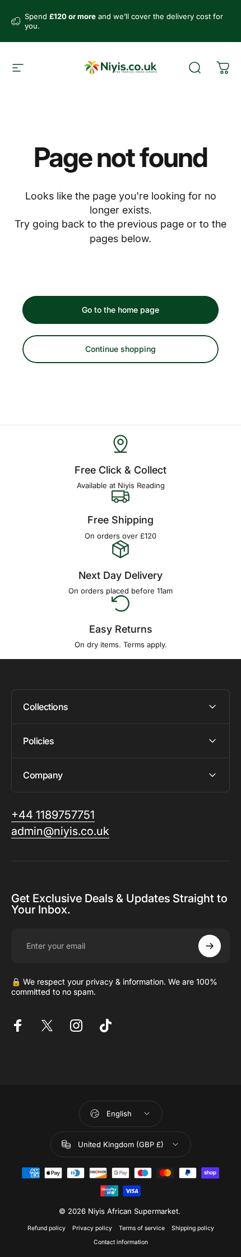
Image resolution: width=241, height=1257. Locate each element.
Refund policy (46, 1228)
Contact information (121, 1242)
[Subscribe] (209, 946)
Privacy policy (92, 1228)
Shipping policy (193, 1228)
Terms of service (142, 1228)
